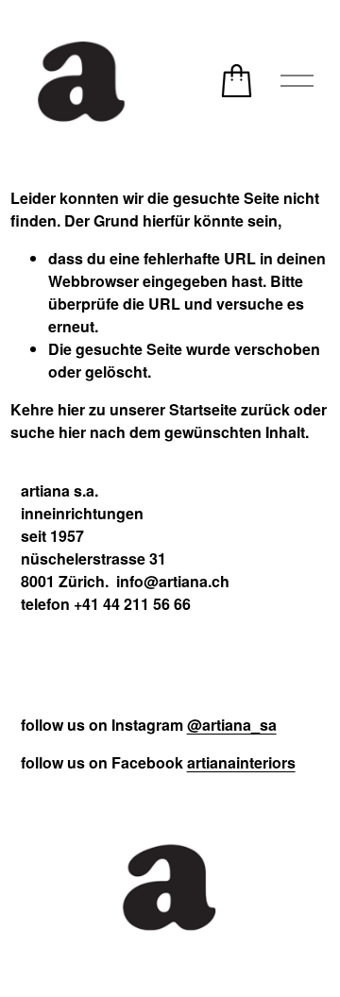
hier (71, 409)
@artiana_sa (232, 724)
